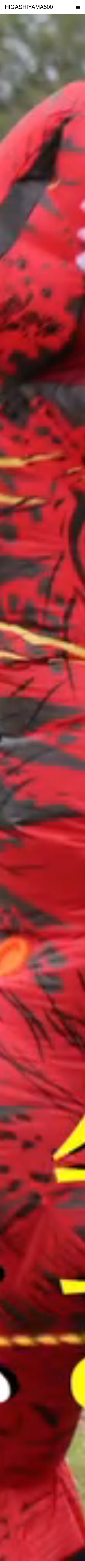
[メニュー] (78, 7)
